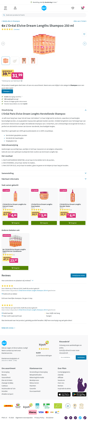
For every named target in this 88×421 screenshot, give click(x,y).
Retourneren (34, 383)
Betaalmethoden (36, 375)
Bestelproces (34, 380)
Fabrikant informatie (10, 179)
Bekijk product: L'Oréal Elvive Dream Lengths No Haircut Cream (15, 207)
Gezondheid (6, 377)
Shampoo (16, 21)
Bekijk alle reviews (8, 328)
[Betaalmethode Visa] (41, 412)
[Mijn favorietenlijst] (73, 8)
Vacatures (61, 380)
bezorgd (11, 99)
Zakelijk (60, 375)
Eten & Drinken (7, 380)
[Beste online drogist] (74, 406)
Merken (60, 386)
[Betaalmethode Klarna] (32, 412)
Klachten (33, 386)
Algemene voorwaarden (24, 417)
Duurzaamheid (35, 391)
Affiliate (60, 377)
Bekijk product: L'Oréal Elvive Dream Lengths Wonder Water (72, 207)
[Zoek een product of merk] (4, 15)
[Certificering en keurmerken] (58, 406)
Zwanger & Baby (7, 383)
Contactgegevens (64, 372)
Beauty (4, 375)
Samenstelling (8, 173)
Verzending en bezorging (39, 372)
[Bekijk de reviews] (8, 29)
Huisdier (5, 391)
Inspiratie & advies (64, 388)
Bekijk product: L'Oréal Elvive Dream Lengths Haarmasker (44, 207)
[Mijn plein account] (15, 8)
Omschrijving (7, 110)
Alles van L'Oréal (80, 21)
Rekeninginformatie (37, 377)
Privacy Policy (39, 417)
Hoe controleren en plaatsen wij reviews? (16, 280)
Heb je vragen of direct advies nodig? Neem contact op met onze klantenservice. (15, 350)
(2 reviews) (17, 29)
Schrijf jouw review (78, 275)
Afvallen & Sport (7, 394)
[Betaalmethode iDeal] (52, 412)
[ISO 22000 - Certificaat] (68, 406)
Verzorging (5, 372)
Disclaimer (50, 417)
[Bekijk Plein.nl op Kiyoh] (28, 406)
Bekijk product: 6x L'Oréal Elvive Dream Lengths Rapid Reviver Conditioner (15, 252)
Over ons (61, 383)
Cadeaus (5, 386)
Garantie (33, 388)
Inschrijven (81, 357)
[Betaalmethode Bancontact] (57, 412)
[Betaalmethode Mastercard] (47, 412)
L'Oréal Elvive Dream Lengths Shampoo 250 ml (33, 290)
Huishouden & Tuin (8, 388)
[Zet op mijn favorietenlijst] (84, 34)
